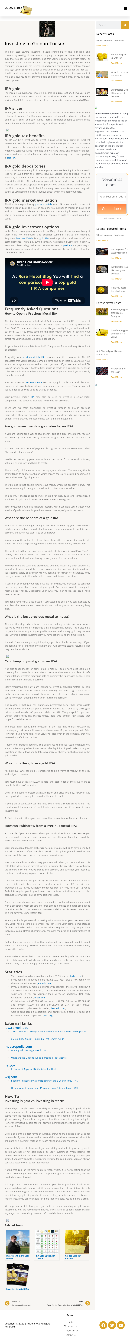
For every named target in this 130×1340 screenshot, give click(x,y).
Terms (110, 218)
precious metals (43, 204)
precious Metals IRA (33, 357)
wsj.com (11, 1077)
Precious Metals (24, 238)
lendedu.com (45, 983)
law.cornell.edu (16, 1028)
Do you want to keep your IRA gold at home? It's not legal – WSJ (44, 1087)
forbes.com (76, 976)
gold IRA (11, 157)
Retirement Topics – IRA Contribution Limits (34, 1069)
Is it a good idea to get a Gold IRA (28, 1050)
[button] (126, 8)
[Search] (125, 25)
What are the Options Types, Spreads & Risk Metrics (39, 1057)
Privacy (118, 218)
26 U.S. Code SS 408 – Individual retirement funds (37, 1038)
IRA (32, 396)
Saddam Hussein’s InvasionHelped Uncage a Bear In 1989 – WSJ (44, 1080)
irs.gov (10, 1065)
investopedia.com (18, 1046)
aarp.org (47, 1015)
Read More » (102, 45)
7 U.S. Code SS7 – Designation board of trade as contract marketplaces (48, 1031)
